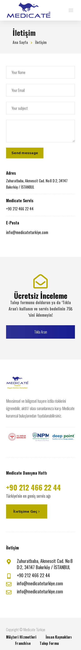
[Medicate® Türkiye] (28, 10)
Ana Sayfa (20, 42)
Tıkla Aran (40, 332)
